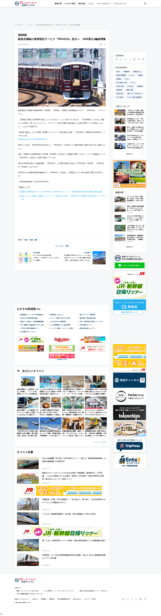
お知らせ (35, 599)
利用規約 (43, 599)
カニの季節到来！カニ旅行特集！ (60, 325)
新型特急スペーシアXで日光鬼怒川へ (32, 314)
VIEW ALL (129, 154)
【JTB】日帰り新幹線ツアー (30, 328)
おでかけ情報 (70, 3)
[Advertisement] (80, 15)
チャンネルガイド (104, 3)
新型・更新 (130, 90)
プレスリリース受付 (90, 599)
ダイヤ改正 (120, 97)
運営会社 (52, 599)
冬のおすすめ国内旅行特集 (29, 318)
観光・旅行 (120, 93)
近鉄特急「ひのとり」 (57, 314)
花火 (118, 71)
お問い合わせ (77, 599)
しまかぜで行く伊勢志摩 (58, 321)
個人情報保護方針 (63, 599)
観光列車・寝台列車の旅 (87, 318)
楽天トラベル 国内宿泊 (87, 314)
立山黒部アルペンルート (28, 331)
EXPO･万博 (120, 86)
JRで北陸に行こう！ (86, 325)
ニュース (29, 25)
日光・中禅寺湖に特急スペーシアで (91, 321)
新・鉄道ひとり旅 (122, 82)
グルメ (127, 79)
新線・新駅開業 (121, 75)
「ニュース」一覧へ (62, 246)
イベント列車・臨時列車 (134, 97)
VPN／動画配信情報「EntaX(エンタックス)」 (30, 594)
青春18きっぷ (137, 71)
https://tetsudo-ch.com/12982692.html (32, 139)
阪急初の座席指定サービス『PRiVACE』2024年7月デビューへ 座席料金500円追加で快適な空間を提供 (61, 192)
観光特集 (81, 3)
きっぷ (132, 75)
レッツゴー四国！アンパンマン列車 (61, 328)
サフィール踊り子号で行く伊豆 (60, 318)
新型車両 (126, 71)
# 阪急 (25, 240)
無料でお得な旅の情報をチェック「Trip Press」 (94, 591)
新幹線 (119, 79)
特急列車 (140, 86)
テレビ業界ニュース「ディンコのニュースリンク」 (60, 591)
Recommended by (97, 442)
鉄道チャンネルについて (22, 599)
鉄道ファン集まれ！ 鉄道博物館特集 (32, 321)
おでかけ (130, 86)
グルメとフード (120, 3)
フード (133, 82)
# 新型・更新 (33, 240)
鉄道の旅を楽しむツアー (87, 328)
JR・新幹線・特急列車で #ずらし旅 (31, 325)
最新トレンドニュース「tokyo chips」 (28, 591)
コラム (91, 3)
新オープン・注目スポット (135, 93)
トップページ (19, 25)
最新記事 (58, 3)
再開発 (140, 75)
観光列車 (119, 90)
